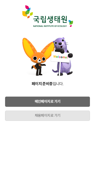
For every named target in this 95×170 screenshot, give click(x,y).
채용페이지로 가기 (48, 115)
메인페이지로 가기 (48, 101)
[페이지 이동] (47, 16)
